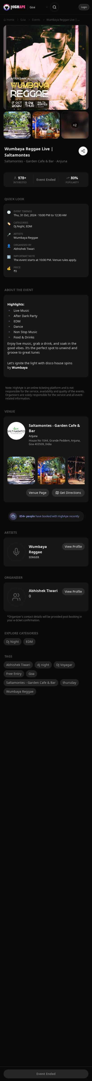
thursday (69, 682)
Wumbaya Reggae (19, 691)
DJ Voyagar (64, 665)
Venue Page (37, 493)
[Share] (83, 151)
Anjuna (61, 161)
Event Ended (46, 1074)
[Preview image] (21, 470)
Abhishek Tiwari (18, 665)
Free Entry (13, 674)
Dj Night (19, 226)
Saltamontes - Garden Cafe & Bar (31, 682)
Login (84, 7)
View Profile (73, 546)
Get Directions (70, 493)
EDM (29, 226)
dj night (43, 665)
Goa (31, 674)
